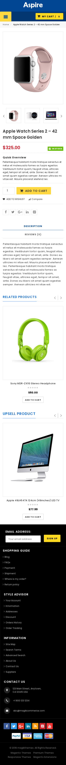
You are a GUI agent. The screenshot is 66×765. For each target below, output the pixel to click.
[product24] (50, 115)
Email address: (18, 532)
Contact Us (12, 666)
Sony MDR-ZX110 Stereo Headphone (33, 383)
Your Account (13, 600)
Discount (11, 617)
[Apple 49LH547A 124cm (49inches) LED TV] (33, 459)
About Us (11, 660)
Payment (10, 567)
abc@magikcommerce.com (29, 710)
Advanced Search (15, 655)
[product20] (13, 115)
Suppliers (11, 671)
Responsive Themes (19, 757)
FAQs (7, 562)
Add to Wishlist (15, 199)
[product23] (32, 115)
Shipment (10, 573)
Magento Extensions (44, 757)
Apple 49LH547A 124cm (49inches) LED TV (33, 500)
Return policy (12, 584)
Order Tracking (14, 628)
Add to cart (36, 191)
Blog (7, 556)
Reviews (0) (33, 234)
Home (6, 24)
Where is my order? (15, 579)
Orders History (14, 622)
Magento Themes (21, 752)
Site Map (10, 644)
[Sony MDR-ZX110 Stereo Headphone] (33, 342)
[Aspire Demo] (33, 5)
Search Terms (13, 649)
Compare (37, 199)
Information (12, 606)
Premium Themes (43, 752)
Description (33, 226)
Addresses (12, 611)
